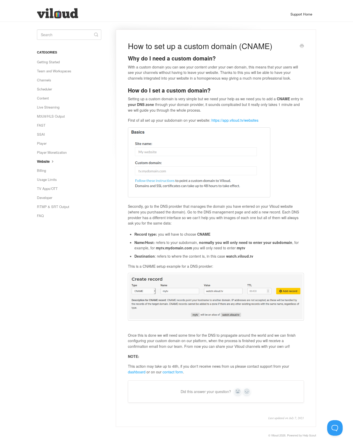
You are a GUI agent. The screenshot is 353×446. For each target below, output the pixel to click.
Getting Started (48, 61)
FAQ (40, 215)
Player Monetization (52, 152)
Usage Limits (47, 179)
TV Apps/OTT (47, 188)
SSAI (41, 134)
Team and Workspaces (54, 70)
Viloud (275, 435)
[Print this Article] (302, 46)
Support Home (301, 14)
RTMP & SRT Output (53, 206)
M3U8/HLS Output (51, 116)
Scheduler (44, 89)
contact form (173, 371)
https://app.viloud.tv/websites (234, 120)
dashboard (136, 371)
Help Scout (309, 435)
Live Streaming (48, 107)
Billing (41, 170)
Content (43, 98)
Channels (44, 80)
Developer (44, 197)
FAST (41, 125)
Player (42, 143)
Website (44, 161)
